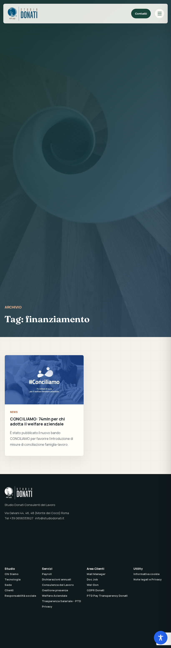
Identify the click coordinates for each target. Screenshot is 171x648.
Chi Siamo (12, 574)
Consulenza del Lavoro (58, 585)
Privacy (47, 606)
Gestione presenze (55, 590)
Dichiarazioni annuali (56, 579)
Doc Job (92, 579)
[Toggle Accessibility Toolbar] (160, 637)
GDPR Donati (95, 590)
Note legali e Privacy (147, 579)
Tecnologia (12, 579)
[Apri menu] (160, 14)
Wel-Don (92, 585)
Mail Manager (96, 574)
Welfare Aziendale (54, 596)
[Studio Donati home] (22, 13)
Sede (8, 585)
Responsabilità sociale (20, 596)
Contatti (141, 13)
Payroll (47, 574)
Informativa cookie (146, 574)
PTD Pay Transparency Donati (107, 596)
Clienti (9, 590)
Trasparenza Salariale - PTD (61, 601)
